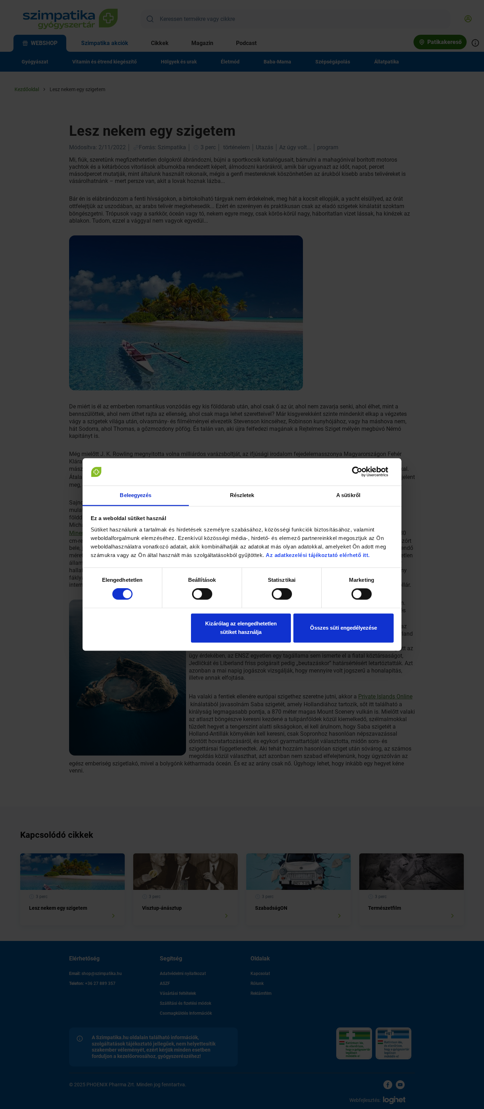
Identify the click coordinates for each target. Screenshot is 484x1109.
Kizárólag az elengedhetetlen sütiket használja (241, 627)
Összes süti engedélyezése (343, 628)
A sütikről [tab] (348, 495)
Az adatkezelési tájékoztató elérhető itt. (318, 555)
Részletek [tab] (242, 495)
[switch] (202, 594)
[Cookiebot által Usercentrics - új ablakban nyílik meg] (363, 472)
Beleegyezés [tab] (135, 495)
